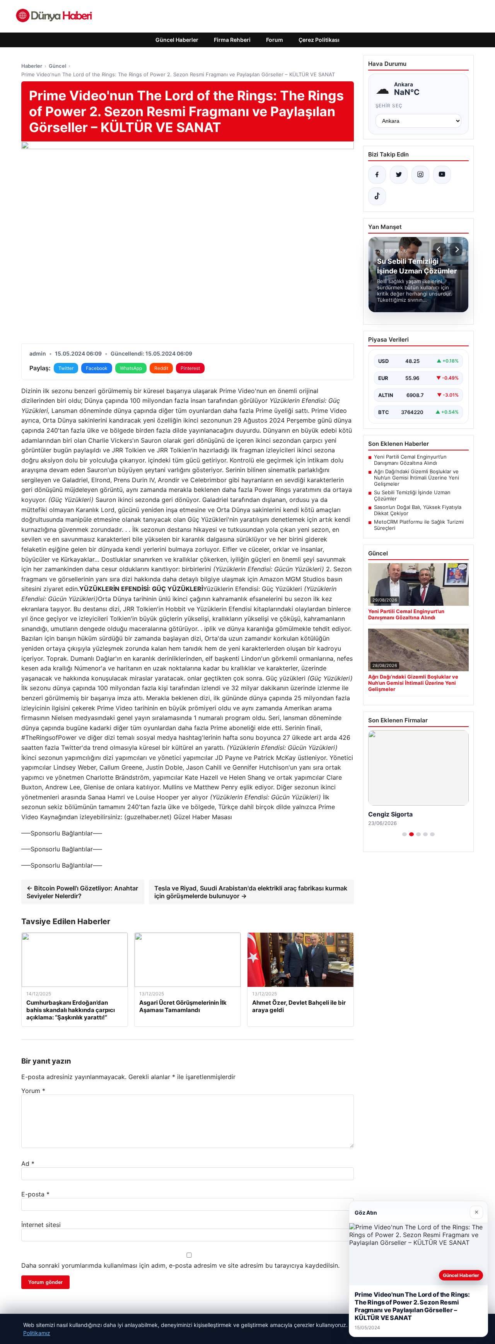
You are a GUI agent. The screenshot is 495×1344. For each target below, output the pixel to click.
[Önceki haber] (439, 249)
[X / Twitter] (399, 175)
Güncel (57, 66)
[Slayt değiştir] (404, 834)
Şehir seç (389, 105)
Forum (274, 39)
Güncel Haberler (176, 39)
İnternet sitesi (41, 1225)
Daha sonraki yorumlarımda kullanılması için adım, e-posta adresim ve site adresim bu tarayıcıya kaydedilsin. (180, 1265)
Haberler (31, 66)
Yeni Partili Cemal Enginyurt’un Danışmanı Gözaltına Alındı (410, 460)
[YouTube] (442, 175)
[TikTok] (377, 196)
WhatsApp (131, 368)
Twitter (65, 368)
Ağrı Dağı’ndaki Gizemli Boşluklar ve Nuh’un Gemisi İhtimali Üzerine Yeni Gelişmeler (416, 477)
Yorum (33, 1091)
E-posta (35, 1194)
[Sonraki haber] (456, 249)
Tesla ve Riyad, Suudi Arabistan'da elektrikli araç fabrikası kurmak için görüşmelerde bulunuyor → (250, 892)
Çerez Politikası (319, 39)
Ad (27, 1163)
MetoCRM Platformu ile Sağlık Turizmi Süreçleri (419, 525)
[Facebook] (377, 175)
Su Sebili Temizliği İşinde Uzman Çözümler (412, 495)
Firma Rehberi (232, 39)
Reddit (161, 368)
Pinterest (190, 368)
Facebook (97, 368)
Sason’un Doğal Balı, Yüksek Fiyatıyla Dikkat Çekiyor (417, 510)
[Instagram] (420, 175)
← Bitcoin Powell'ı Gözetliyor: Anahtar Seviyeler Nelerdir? (82, 892)
